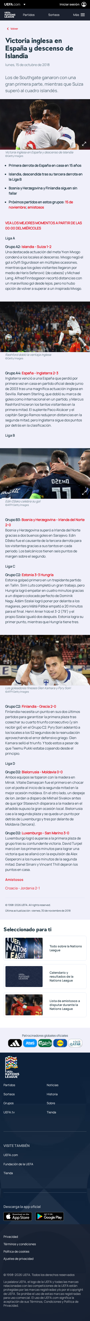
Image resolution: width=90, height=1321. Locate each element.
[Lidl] (60, 1043)
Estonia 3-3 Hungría (38, 574)
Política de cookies (16, 1251)
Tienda (51, 1112)
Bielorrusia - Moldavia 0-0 (42, 772)
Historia (52, 1094)
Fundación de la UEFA (18, 1164)
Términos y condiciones (19, 1244)
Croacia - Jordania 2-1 (22, 888)
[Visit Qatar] (75, 1043)
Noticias (52, 1085)
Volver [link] (14, 29)
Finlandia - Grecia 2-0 (39, 706)
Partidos (9, 1085)
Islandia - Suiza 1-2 (36, 246)
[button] (78, 14)
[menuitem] (32, 14)
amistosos (36, 207)
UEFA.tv (9, 1112)
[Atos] (30, 1043)
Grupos (8, 1103)
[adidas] (15, 1043)
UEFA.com (10, 1155)
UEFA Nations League (10, 15)
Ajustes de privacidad (18, 1259)
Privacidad (10, 1237)
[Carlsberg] (45, 1043)
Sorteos (9, 1094)
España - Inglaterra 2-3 (40, 373)
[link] (28, 14)
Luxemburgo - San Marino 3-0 (45, 833)
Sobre (51, 1103)
